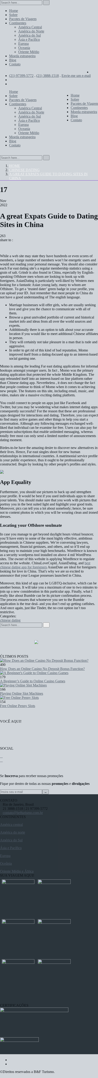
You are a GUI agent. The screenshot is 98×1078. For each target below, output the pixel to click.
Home (14, 166)
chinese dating (24, 170)
